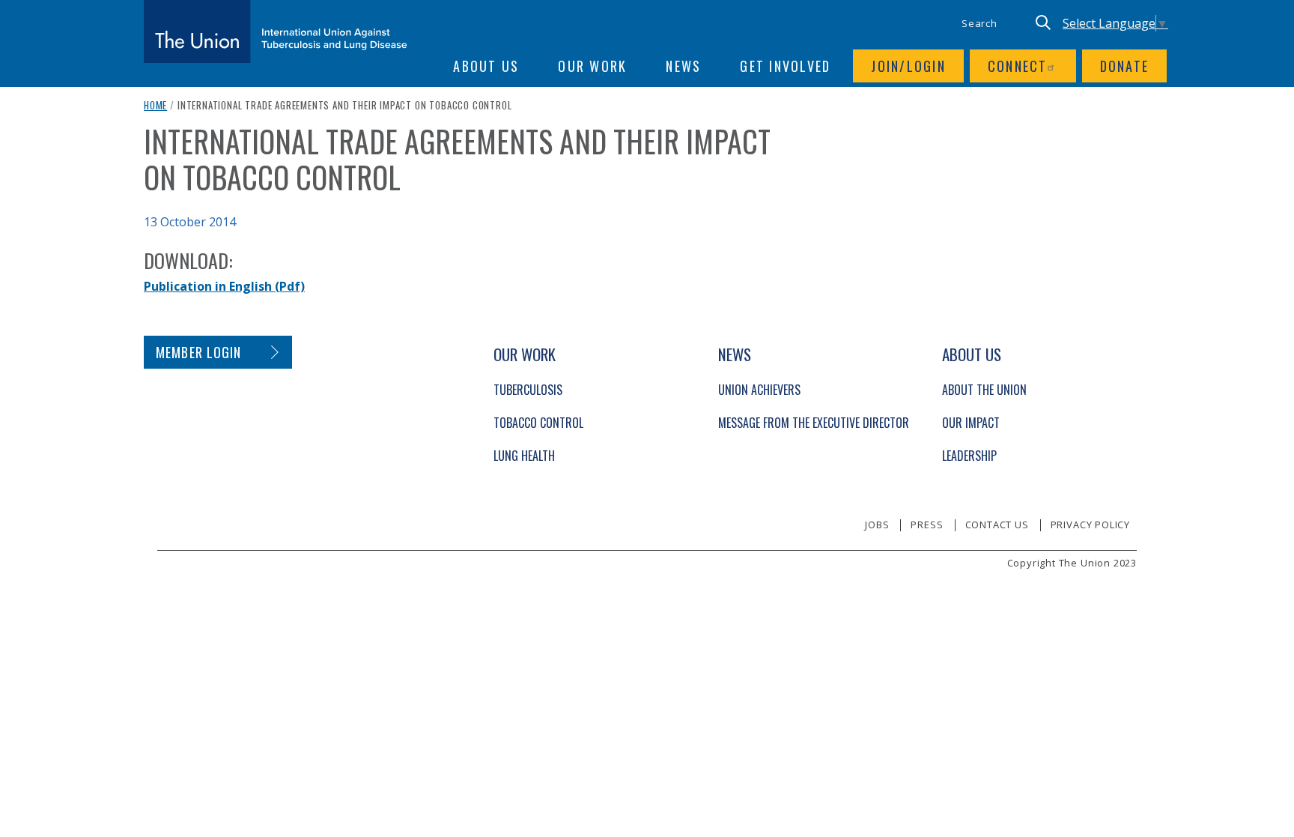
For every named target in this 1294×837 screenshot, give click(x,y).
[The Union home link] (275, 31)
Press (927, 524)
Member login (199, 352)
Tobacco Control (538, 423)
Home (155, 104)
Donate (1124, 66)
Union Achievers (759, 390)
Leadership (969, 456)
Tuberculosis (527, 390)
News (683, 66)
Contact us (997, 524)
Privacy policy (1090, 524)
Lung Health (524, 456)
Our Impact (971, 423)
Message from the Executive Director (813, 423)
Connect (1018, 66)
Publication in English (224, 286)
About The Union (984, 390)
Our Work (592, 66)
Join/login (908, 66)
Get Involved (785, 66)
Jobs (877, 524)
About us (486, 66)
